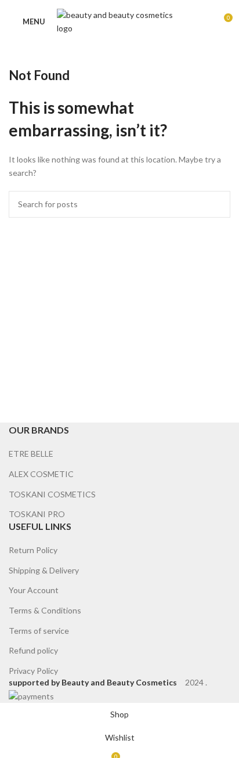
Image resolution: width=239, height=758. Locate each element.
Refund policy (33, 650)
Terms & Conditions (45, 610)
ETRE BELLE (31, 454)
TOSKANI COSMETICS (52, 494)
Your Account (34, 590)
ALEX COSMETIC (41, 474)
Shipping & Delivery (44, 570)
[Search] (203, 22)
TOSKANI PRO (37, 514)
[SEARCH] (217, 204)
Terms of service (39, 631)
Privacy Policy (33, 671)
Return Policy (33, 550)
